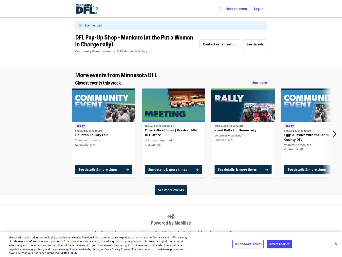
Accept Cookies (279, 244)
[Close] (335, 244)
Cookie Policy (68, 253)
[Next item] (335, 133)
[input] (227, 8)
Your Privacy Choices (248, 244)
